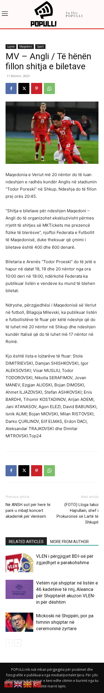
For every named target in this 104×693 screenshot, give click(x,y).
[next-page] (17, 642)
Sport (40, 46)
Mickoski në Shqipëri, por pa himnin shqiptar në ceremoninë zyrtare (64, 622)
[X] (23, 88)
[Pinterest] (36, 88)
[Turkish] (37, 684)
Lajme (11, 46)
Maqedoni (25, 46)
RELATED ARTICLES (26, 541)
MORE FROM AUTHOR (69, 541)
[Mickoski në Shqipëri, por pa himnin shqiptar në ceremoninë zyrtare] (19, 622)
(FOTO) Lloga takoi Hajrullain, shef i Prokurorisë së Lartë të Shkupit (77, 513)
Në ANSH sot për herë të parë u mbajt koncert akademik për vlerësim (28, 510)
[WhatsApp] (49, 88)
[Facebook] (11, 88)
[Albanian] (9, 684)
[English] (18, 684)
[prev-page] (9, 642)
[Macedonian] (27, 684)
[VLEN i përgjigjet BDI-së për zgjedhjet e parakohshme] (19, 562)
